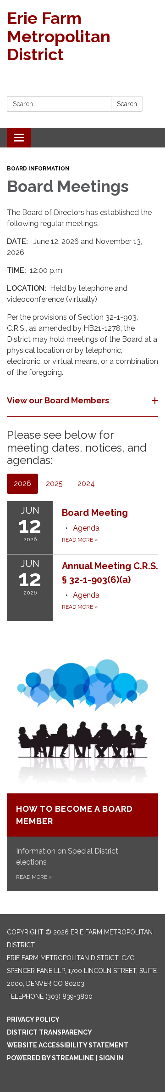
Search (127, 104)
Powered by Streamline (50, 1058)
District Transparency (49, 1032)
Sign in (111, 1058)
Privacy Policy (33, 1019)
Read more (80, 540)
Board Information (38, 168)
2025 (54, 483)
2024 (86, 483)
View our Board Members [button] (58, 400)
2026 (22, 483)
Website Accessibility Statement (67, 1045)
